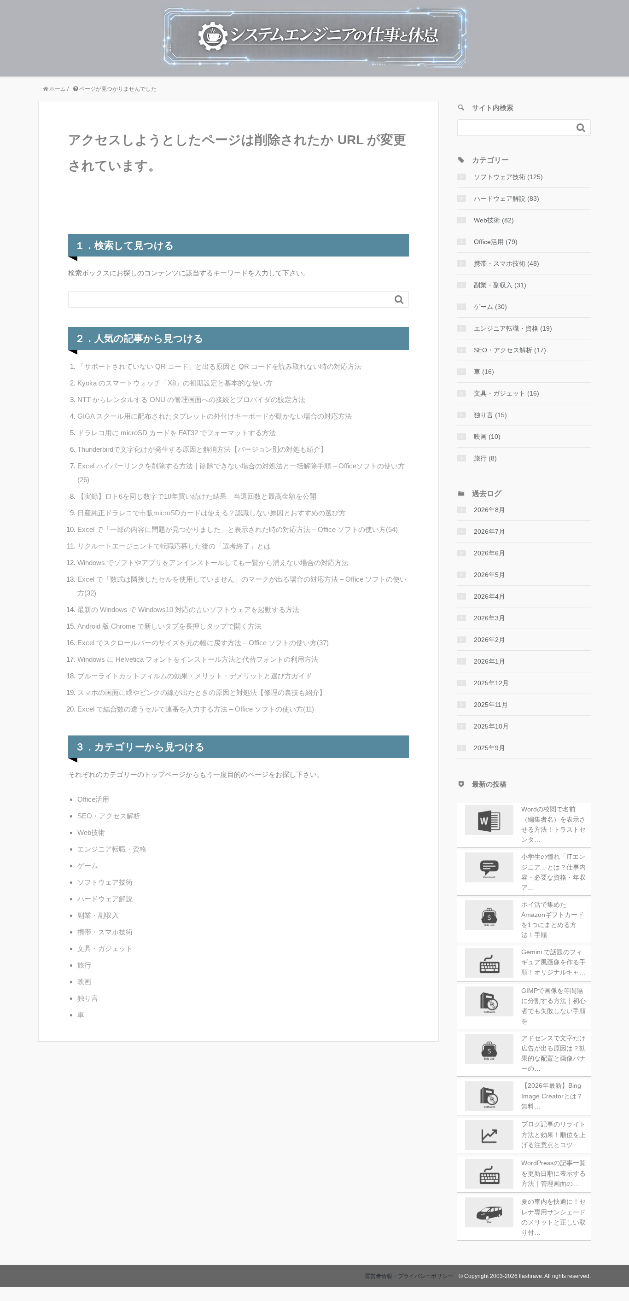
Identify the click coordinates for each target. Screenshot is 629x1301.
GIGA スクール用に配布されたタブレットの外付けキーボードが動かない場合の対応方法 (214, 416)
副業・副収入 (98, 915)
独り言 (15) (490, 415)
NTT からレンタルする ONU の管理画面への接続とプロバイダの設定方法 (191, 399)
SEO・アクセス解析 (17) (510, 350)
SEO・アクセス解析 (108, 816)
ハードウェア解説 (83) (506, 198)
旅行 (84, 965)
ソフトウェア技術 (105, 882)
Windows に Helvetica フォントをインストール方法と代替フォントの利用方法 (197, 659)
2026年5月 (489, 575)
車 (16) (484, 371)
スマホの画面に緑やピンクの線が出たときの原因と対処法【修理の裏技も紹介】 (201, 692)
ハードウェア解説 (105, 899)
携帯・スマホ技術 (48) (506, 263)
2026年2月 (489, 639)
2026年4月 (489, 596)
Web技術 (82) (494, 220)
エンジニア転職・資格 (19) (513, 328)
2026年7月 (489, 531)
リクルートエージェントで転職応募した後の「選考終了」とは (174, 546)
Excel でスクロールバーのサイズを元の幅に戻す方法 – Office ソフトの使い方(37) (203, 643)
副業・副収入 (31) (500, 285)
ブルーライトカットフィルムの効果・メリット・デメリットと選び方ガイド (194, 676)
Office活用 (93, 799)
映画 (84, 982)
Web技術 (91, 832)
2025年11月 (491, 704)
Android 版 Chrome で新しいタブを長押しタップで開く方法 (169, 626)
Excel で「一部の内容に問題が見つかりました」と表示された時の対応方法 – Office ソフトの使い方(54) (237, 529)
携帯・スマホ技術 (105, 932)
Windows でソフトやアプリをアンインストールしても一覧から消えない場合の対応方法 (213, 562)
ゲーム (87, 865)
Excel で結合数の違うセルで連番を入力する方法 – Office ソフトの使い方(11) (195, 709)
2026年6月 (489, 553)
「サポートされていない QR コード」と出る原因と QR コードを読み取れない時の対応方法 (219, 366)
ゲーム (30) (490, 306)
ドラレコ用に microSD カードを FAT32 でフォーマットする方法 (176, 433)
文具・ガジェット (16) (506, 393)
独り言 (87, 998)
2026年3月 (489, 618)
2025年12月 (491, 683)
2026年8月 (489, 510)
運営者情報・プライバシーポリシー (409, 1276)
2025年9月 (489, 748)
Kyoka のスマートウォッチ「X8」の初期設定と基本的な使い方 (175, 383)
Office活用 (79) (496, 242)
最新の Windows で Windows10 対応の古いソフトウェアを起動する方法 (188, 609)
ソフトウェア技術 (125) (508, 177)
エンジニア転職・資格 (111, 849)
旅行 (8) (485, 458)
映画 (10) (487, 436)
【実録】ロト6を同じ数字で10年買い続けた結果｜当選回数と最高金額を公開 (196, 496)
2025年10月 (491, 726)
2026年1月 (489, 661)
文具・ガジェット (105, 948)
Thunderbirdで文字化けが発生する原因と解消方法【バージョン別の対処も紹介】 (202, 449)
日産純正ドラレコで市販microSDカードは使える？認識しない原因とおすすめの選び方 (211, 513)
